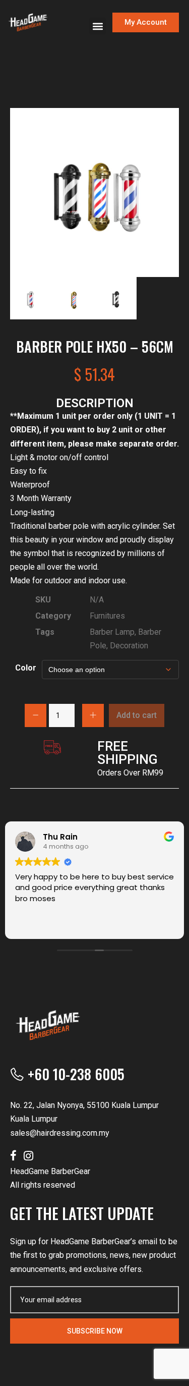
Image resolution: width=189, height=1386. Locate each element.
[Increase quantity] (93, 715)
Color (25, 668)
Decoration (129, 645)
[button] (97, 26)
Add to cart (136, 715)
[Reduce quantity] (35, 715)
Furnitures (107, 616)
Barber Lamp (112, 632)
